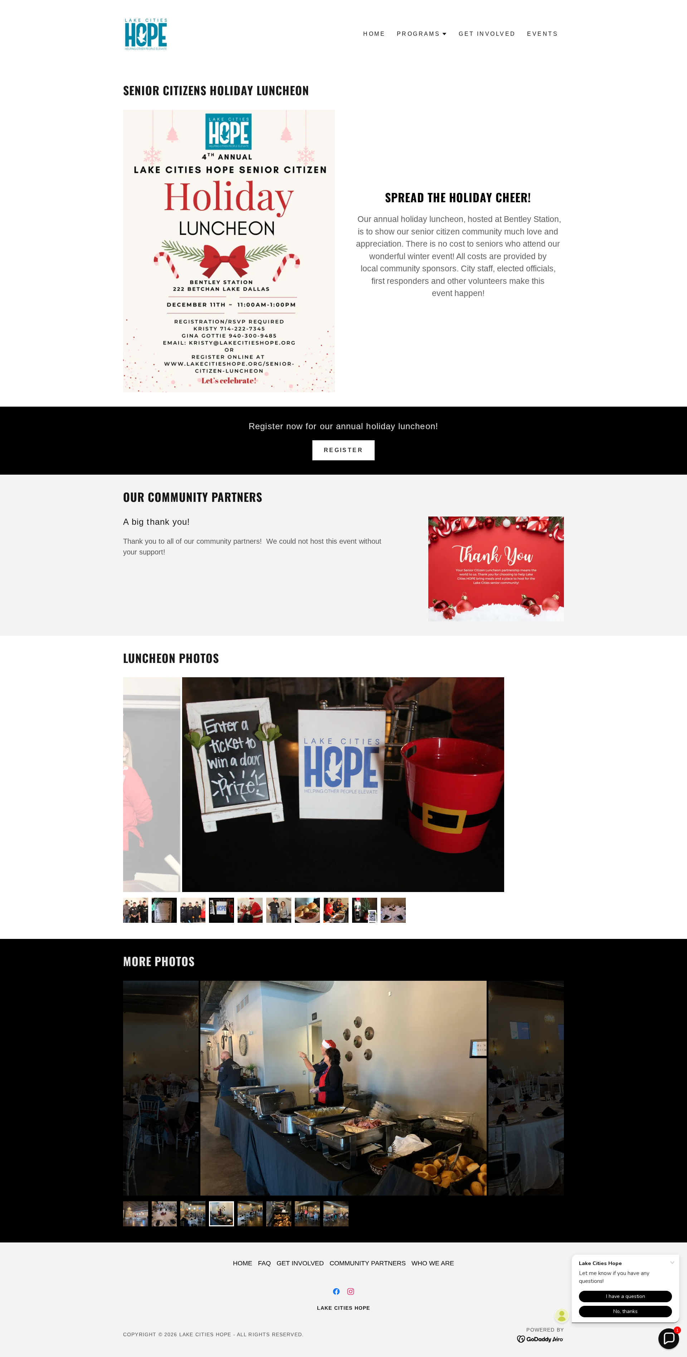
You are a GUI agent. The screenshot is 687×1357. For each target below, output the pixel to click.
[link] (145, 33)
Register (343, 450)
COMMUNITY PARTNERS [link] (368, 1263)
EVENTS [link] (542, 34)
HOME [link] (374, 34)
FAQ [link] (264, 1263)
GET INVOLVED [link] (487, 34)
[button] (422, 34)
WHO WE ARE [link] (432, 1263)
